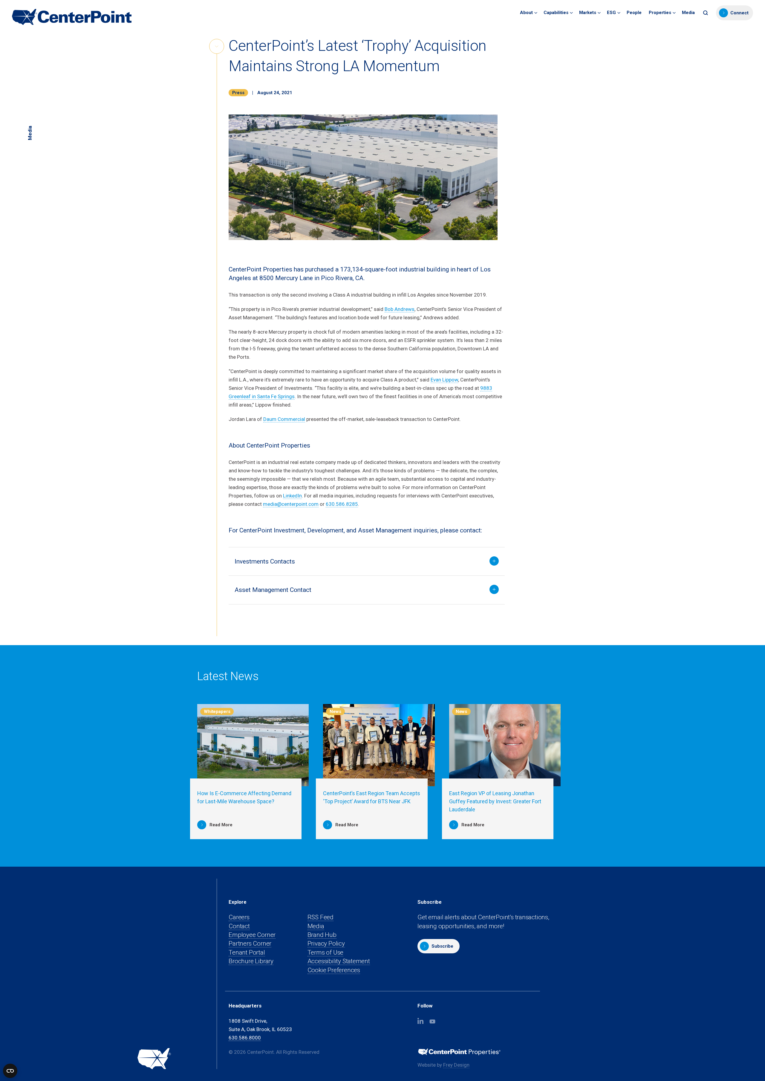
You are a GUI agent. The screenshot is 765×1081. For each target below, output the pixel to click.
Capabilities (556, 12)
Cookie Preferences (333, 970)
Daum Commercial (284, 419)
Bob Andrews (399, 309)
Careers (239, 917)
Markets (587, 12)
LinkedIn (292, 496)
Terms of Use (325, 952)
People (634, 12)
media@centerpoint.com (291, 504)
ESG (611, 12)
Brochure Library (251, 961)
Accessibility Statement (338, 961)
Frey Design (456, 1065)
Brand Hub (321, 934)
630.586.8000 (245, 1038)
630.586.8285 (342, 504)
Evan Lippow (444, 380)
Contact (239, 926)
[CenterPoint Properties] (71, 17)
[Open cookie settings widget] (10, 1071)
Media (688, 12)
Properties (660, 12)
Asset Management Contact (273, 589)
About (526, 12)
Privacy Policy (326, 943)
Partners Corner (250, 943)
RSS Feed (320, 917)
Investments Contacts (265, 561)
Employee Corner (252, 935)
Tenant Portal (247, 952)
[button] (706, 13)
